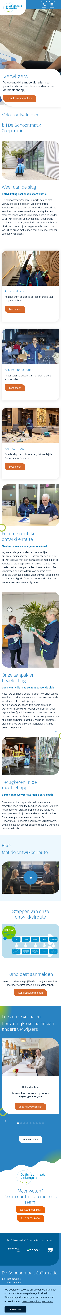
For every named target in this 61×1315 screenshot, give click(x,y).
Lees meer (15, 309)
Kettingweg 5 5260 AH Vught (14, 1280)
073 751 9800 (32, 1218)
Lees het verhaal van (30, 1106)
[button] (18, 1123)
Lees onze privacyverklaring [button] (37, 1301)
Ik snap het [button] (15, 1309)
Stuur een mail (32, 1209)
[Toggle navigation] (52, 4)
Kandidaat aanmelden (20, 98)
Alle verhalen (30, 1139)
